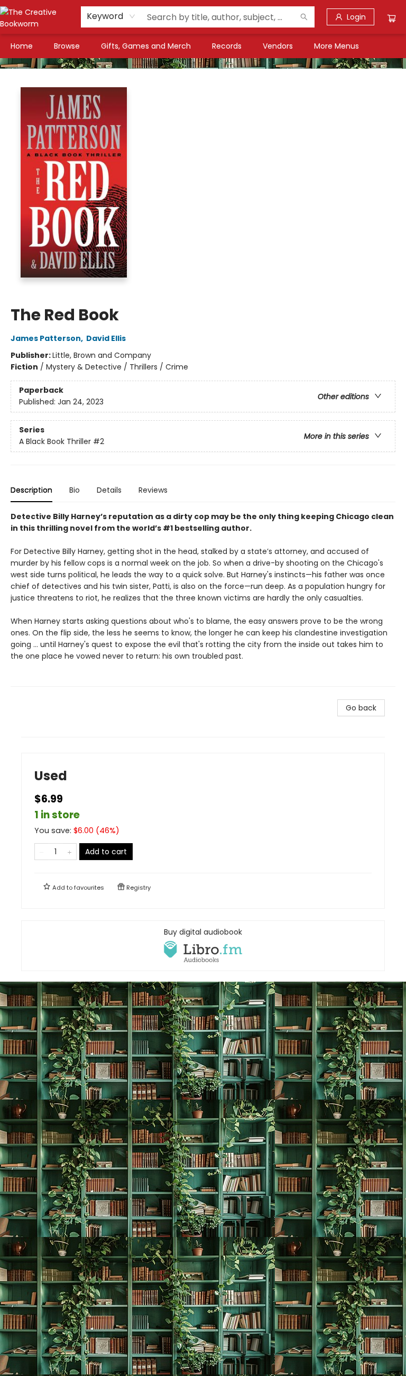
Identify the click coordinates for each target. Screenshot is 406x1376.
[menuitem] (21, 46)
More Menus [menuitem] (336, 46)
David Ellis (106, 338)
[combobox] (111, 16)
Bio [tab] (74, 490)
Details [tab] (109, 490)
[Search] (304, 16)
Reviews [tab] (153, 490)
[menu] (203, 46)
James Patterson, (48, 338)
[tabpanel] (203, 599)
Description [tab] (31, 490)
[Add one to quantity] (69, 851)
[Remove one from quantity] (41, 851)
